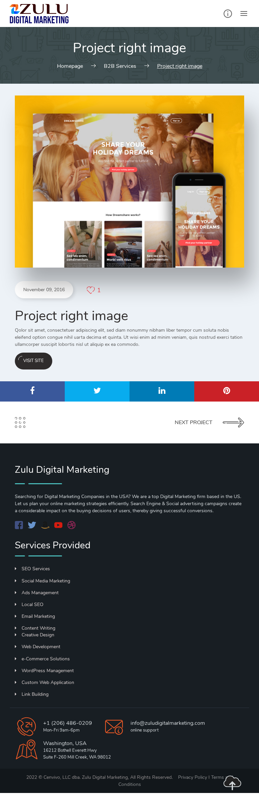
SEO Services (36, 569)
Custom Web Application (48, 682)
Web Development (41, 646)
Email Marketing (38, 616)
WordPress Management (48, 670)
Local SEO (33, 604)
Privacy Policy (193, 777)
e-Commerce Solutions (46, 659)
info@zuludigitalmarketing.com (168, 723)
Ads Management (40, 593)
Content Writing (38, 628)
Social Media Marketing (46, 581)
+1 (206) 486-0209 (67, 723)
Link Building (35, 694)
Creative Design (38, 635)
